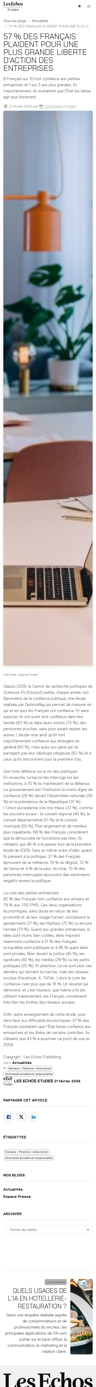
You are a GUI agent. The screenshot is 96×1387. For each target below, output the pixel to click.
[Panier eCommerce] (79, 6)
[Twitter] (21, 1117)
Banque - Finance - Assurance (30, 1068)
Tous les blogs (15, 20)
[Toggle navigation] (89, 6)
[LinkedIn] (33, 1117)
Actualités (40, 20)
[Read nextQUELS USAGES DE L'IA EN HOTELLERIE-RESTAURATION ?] (81, 1316)
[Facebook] (8, 1117)
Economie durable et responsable (29, 1074)
